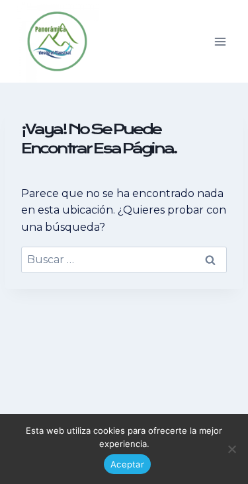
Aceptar (127, 464)
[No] (231, 449)
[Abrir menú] (220, 41)
